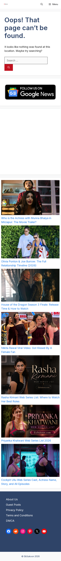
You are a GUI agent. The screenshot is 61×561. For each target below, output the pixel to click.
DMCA (10, 520)
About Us (12, 499)
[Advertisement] (30, 141)
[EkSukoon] (5, 4)
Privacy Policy (14, 510)
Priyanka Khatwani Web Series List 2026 (26, 440)
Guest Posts (13, 504)
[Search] (8, 67)
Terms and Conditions (19, 515)
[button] (42, 4)
